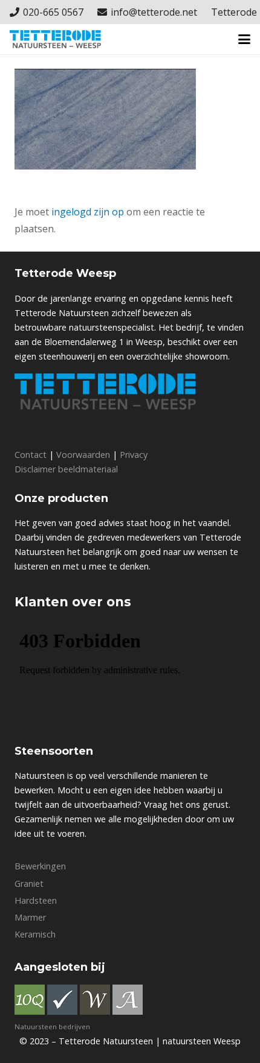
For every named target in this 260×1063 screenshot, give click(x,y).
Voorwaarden (83, 454)
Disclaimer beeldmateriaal (66, 469)
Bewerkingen (40, 866)
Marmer (30, 917)
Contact (31, 454)
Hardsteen (36, 900)
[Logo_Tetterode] (55, 39)
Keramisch (35, 934)
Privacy (134, 454)
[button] (244, 39)
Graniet (29, 883)
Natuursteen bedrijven (52, 1026)
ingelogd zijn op (87, 211)
